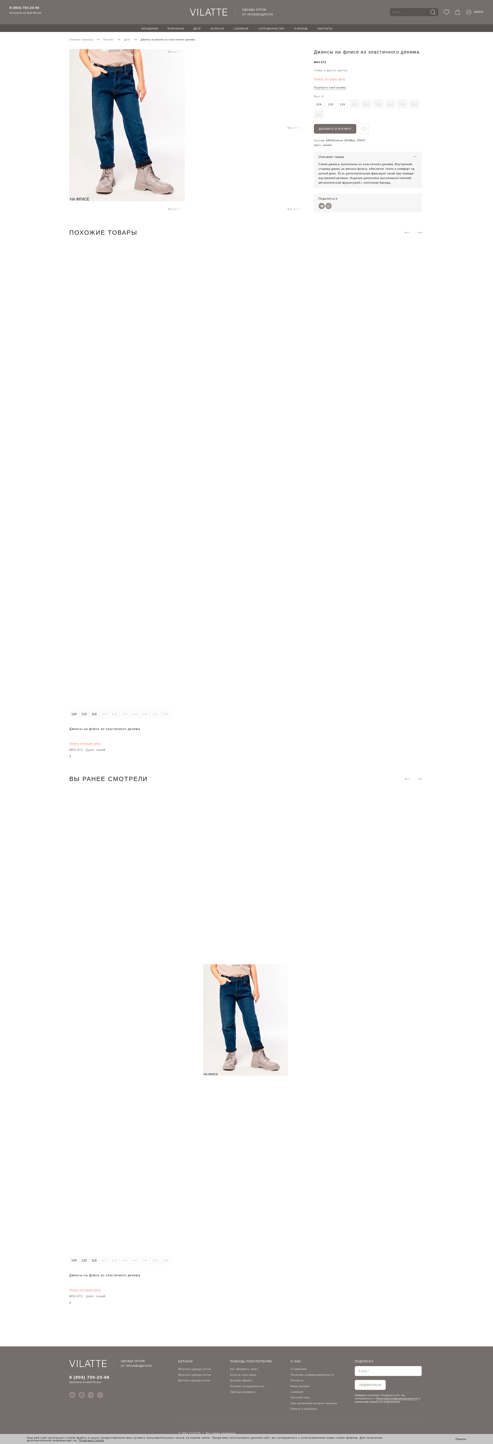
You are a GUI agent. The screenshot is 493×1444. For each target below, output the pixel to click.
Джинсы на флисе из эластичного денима (104, 729)
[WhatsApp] (328, 206)
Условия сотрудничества (247, 1386)
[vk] (82, 1395)
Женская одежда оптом (194, 1369)
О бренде (301, 28)
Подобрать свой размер (330, 87)
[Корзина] (457, 12)
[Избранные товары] (446, 12)
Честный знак (300, 1397)
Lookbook (241, 28)
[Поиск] (433, 12)
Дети (197, 28)
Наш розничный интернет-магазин (314, 1403)
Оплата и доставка (243, 1374)
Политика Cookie (91, 1440)
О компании (299, 1369)
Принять (461, 1439)
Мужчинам (176, 28)
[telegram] (91, 1395)
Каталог (108, 40)
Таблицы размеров (243, 1391)
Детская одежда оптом (194, 1380)
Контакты (325, 28)
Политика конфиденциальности (312, 1374)
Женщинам (149, 28)
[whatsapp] (100, 1395)
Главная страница (81, 40)
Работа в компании (304, 1408)
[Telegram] (322, 206)
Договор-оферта (241, 1380)
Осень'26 (217, 28)
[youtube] (72, 1395)
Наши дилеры (300, 1386)
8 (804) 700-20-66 (24, 7)
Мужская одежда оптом (194, 1374)
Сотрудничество (271, 28)
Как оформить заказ (244, 1369)
